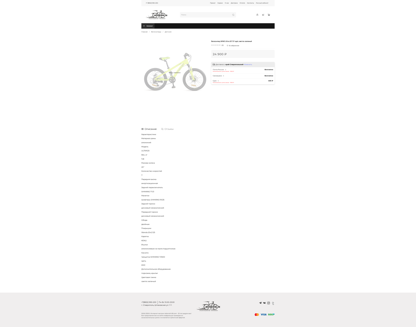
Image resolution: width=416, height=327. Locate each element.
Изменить (248, 64)
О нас (227, 3)
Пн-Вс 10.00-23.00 (167, 302)
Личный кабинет (262, 3)
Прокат (212, 3)
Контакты (250, 3)
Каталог (150, 26)
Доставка (234, 3)
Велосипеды (156, 32)
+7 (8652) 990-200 (152, 3)
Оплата (242, 3)
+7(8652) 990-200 (148, 302)
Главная (144, 32)
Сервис (220, 3)
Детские (168, 32)
